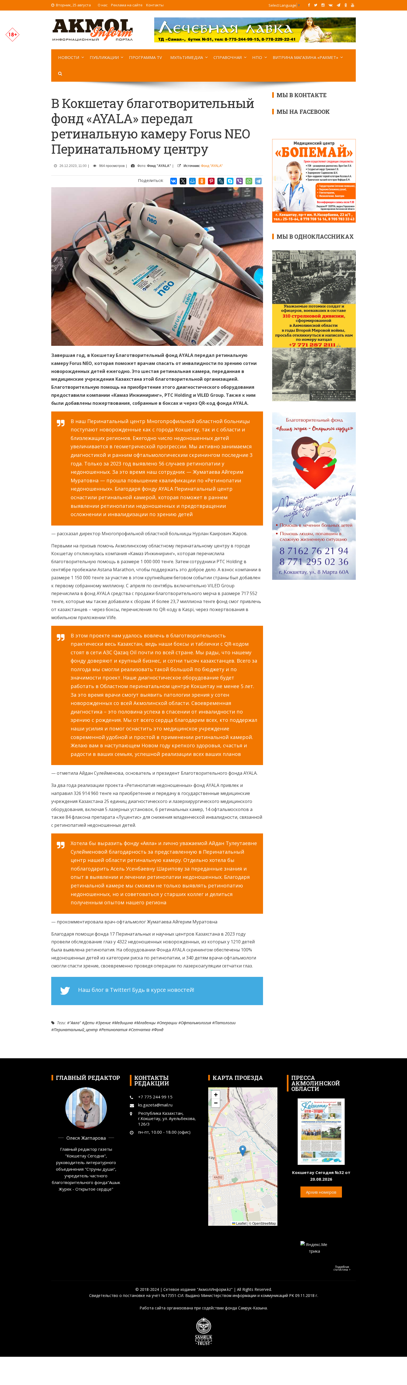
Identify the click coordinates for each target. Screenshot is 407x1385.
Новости (68, 57)
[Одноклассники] (202, 181)
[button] (242, 1151)
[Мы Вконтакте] (330, 4)
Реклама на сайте (127, 4)
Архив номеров (321, 1192)
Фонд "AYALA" (212, 166)
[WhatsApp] (249, 181)
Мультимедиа (186, 57)
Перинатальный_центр (76, 1029)
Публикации (104, 57)
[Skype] (230, 181)
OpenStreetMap (264, 1223)
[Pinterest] (211, 181)
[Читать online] (321, 1131)
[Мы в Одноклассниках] (346, 4)
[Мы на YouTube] (352, 4)
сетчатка (140, 1029)
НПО (257, 57)
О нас (102, 4)
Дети (89, 1022)
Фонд (158, 1029)
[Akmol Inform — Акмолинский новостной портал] (92, 29)
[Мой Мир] (192, 181)
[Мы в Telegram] (338, 4)
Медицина (123, 1022)
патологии (225, 1022)
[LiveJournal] (220, 181)
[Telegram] (258, 181)
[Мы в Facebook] (308, 4)
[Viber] (239, 181)
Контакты (155, 4)
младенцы (146, 1022)
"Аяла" (75, 1022)
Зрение (104, 1022)
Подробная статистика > (342, 1268)
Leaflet (240, 1223)
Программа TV (145, 57)
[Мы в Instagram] (323, 4)
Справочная (227, 57)
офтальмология (196, 1022)
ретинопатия (114, 1029)
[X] (183, 181)
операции (168, 1022)
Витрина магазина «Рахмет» (305, 57)
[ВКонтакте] (173, 181)
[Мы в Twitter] (315, 4)
